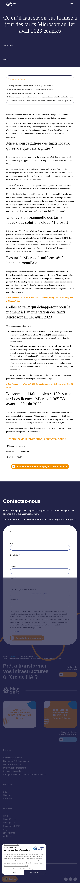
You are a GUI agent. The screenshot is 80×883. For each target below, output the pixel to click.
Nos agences (9, 822)
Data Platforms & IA (12, 764)
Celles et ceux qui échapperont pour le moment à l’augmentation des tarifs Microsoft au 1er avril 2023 (41, 97)
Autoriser (17, 631)
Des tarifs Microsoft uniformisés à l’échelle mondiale (26, 93)
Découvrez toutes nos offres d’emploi (68, 733)
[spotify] (75, 879)
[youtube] (70, 879)
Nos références (10, 819)
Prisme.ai (7, 798)
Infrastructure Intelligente (14, 768)
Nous (5, 816)
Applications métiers (12, 758)
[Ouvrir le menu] (72, 4)
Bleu (5, 792)
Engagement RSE (11, 826)
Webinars (7, 836)
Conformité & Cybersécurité (16, 761)
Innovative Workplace (13, 771)
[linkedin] (66, 879)
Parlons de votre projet (71, 668)
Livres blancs (9, 833)
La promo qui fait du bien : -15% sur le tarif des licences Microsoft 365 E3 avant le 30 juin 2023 (40, 101)
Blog (5, 829)
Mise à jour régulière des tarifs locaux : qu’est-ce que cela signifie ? (30, 86)
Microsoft (7, 795)
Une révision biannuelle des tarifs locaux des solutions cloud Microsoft (32, 89)
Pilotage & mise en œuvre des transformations (24, 774)
